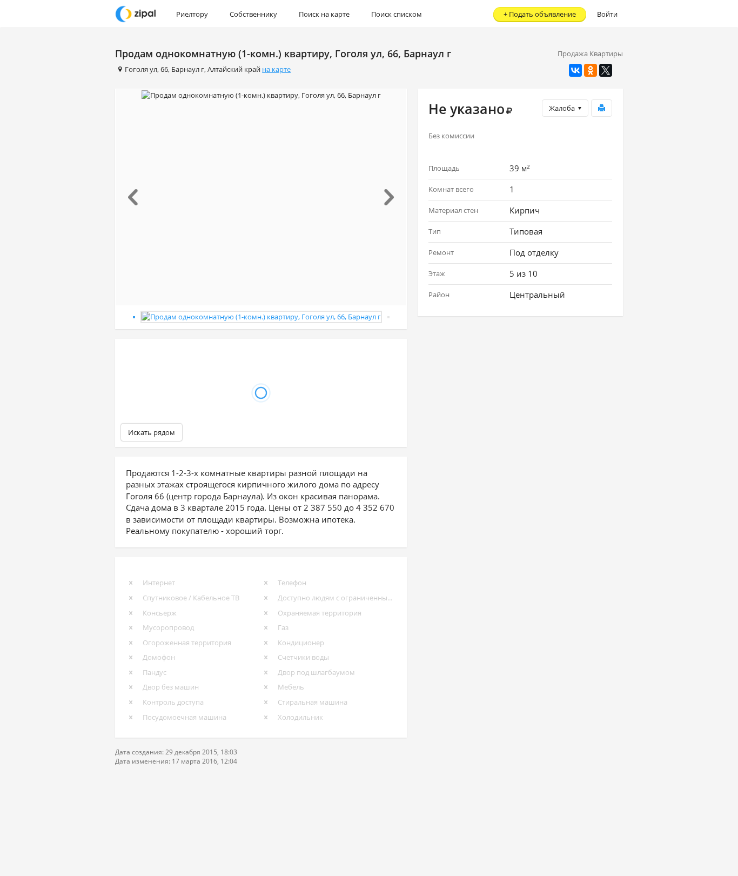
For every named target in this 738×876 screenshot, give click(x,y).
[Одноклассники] (590, 70)
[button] (137, 197)
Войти (607, 14)
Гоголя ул (141, 69)
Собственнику (253, 14)
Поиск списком (396, 14)
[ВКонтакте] (575, 70)
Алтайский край (233, 69)
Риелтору (192, 14)
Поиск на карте (324, 14)
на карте (276, 69)
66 (164, 69)
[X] (605, 70)
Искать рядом (151, 432)
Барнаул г (187, 69)
